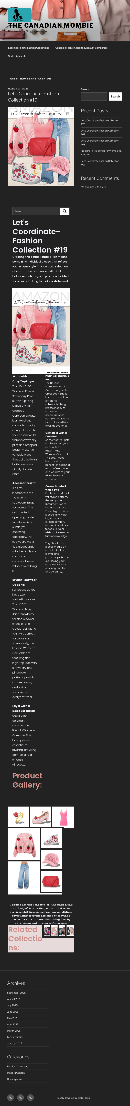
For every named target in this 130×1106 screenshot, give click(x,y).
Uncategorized (15, 1079)
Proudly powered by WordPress (73, 1097)
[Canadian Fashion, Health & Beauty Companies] (20, 1097)
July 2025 (12, 1005)
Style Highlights (17, 56)
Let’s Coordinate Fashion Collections (28, 47)
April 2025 (12, 1024)
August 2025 (14, 999)
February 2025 (15, 1036)
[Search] (64, 211)
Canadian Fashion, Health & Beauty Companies (81, 47)
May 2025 (12, 1018)
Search (85, 89)
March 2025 (14, 1030)
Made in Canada (16, 1072)
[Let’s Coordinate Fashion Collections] (10, 1097)
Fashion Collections (17, 1066)
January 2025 (14, 1043)
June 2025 (13, 1011)
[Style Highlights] (30, 1097)
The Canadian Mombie (51, 25)
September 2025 (16, 992)
